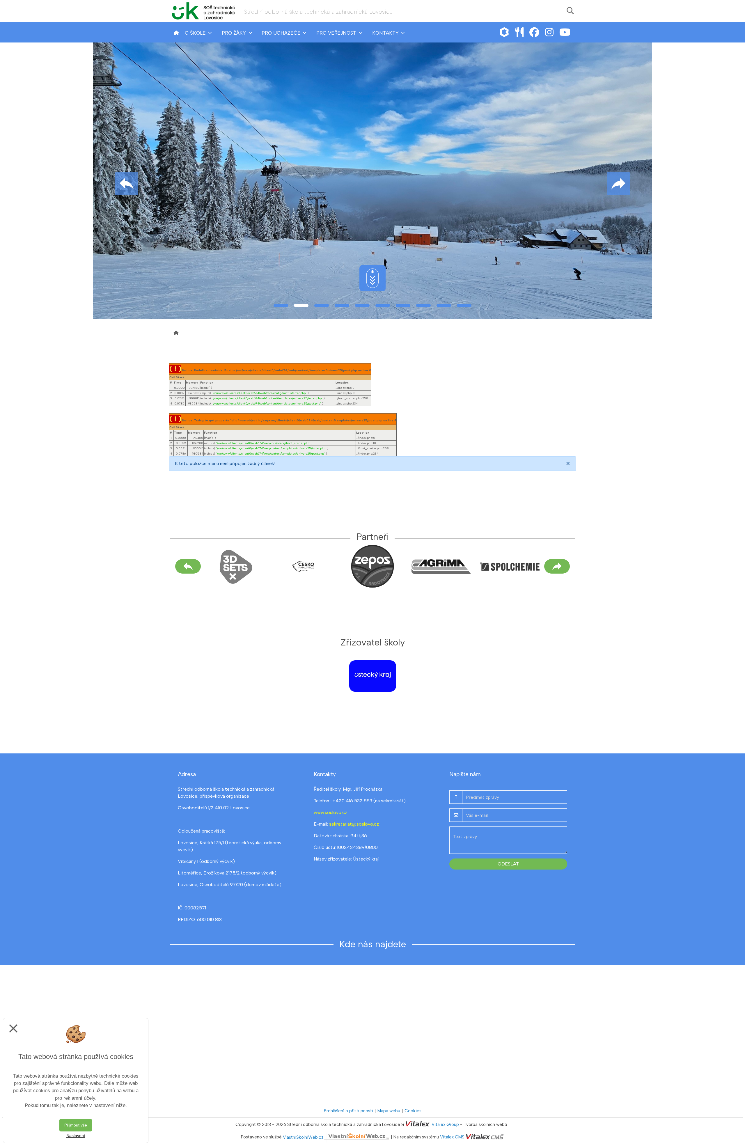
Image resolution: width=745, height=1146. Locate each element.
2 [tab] (301, 305)
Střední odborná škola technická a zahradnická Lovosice (318, 11)
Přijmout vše (75, 1125)
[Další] (557, 566)
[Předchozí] (188, 566)
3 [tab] (321, 305)
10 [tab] (464, 305)
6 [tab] (382, 305)
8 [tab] (423, 305)
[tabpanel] (372, 180)
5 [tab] (362, 305)
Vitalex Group (445, 1124)
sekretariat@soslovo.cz (354, 824)
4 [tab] (342, 305)
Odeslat (508, 864)
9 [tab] (444, 305)
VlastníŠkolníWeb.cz (303, 1137)
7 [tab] (403, 305)
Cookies (413, 1110)
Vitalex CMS (452, 1137)
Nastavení (75, 1135)
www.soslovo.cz (330, 812)
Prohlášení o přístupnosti (348, 1110)
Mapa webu (388, 1110)
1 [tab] (281, 305)
